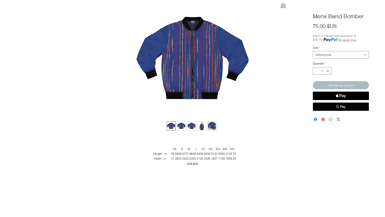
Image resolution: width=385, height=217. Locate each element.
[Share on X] (338, 119)
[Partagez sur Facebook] (315, 119)
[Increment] (328, 71)
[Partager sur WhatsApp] (330, 119)
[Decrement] (315, 71)
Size (316, 47)
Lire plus (192, 163)
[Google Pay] (341, 106)
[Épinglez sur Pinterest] (323, 119)
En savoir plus (347, 40)
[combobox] (341, 55)
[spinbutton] (322, 71)
